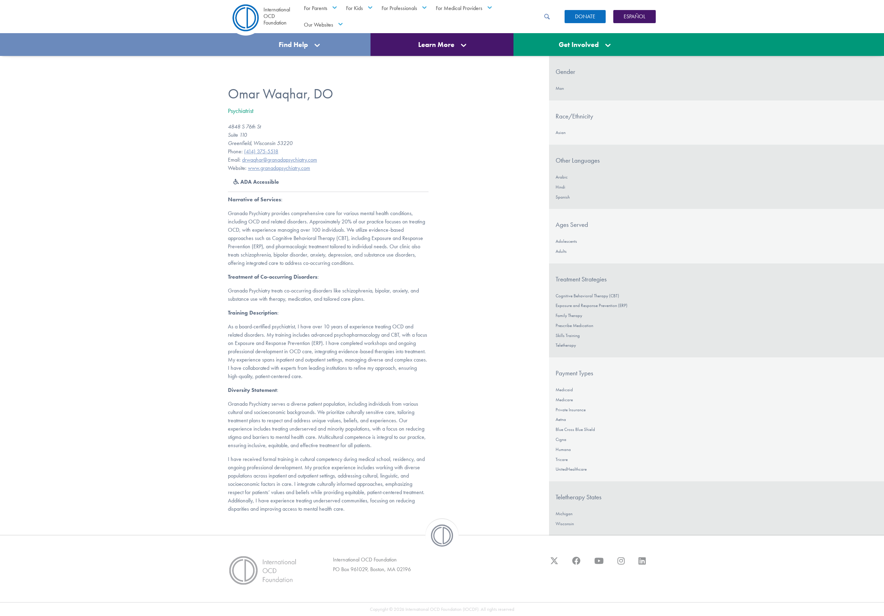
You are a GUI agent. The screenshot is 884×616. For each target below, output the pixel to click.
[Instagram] (621, 564)
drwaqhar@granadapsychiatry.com (279, 159)
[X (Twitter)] (554, 564)
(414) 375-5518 (261, 151)
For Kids (354, 8)
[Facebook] (576, 564)
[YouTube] (599, 564)
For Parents (315, 8)
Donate (585, 16)
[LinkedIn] (642, 564)
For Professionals (399, 8)
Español (634, 16)
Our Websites (318, 24)
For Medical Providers (459, 8)
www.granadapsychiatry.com (279, 168)
